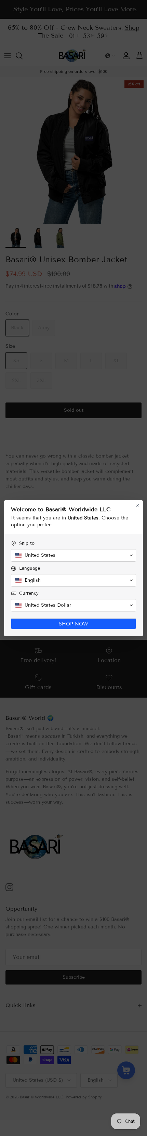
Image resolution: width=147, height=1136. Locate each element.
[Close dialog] (138, 505)
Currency (29, 593)
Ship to (27, 543)
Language (29, 568)
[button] (73, 555)
